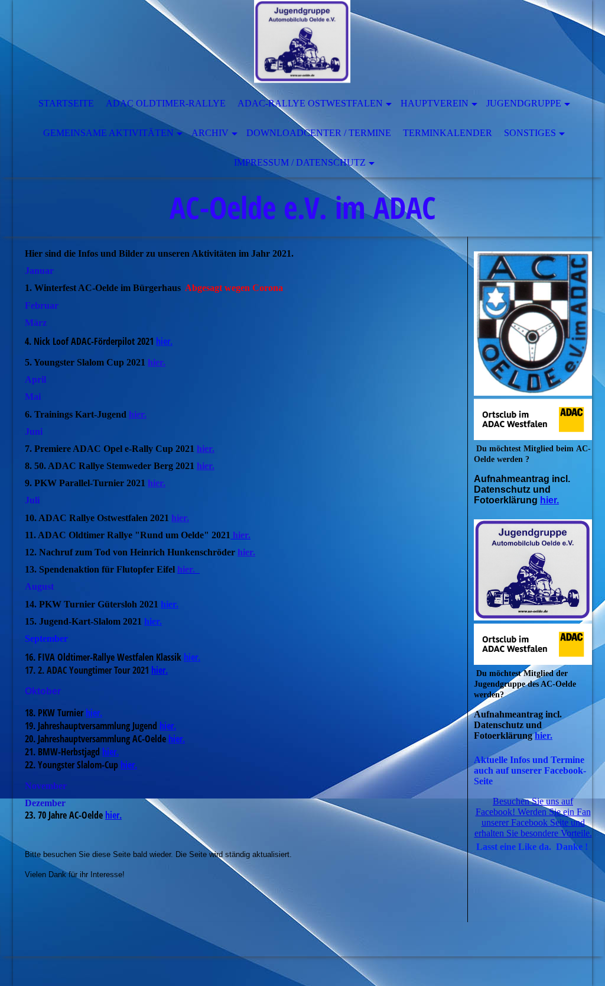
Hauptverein (435, 103)
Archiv (210, 133)
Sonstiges (530, 133)
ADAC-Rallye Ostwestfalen (310, 103)
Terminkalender (447, 133)
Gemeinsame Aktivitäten (108, 133)
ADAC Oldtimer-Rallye (166, 103)
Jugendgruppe (523, 103)
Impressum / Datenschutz (300, 162)
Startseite (66, 103)
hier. (156, 362)
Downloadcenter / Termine (318, 133)
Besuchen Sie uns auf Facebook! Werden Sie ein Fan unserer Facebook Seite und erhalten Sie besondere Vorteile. (533, 817)
